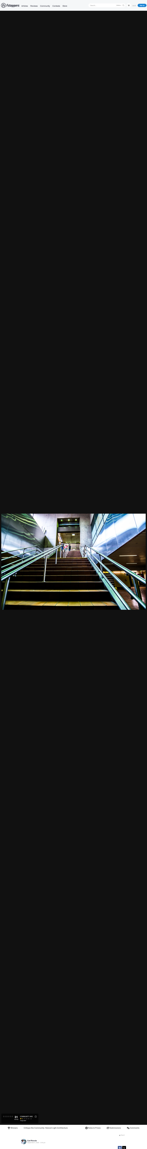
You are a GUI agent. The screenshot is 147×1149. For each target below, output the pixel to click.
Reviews (34, 5)
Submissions (115, 1128)
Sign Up (142, 5)
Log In (134, 5)
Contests (56, 5)
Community (45, 5)
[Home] (10, 5)
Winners (14, 1128)
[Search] (123, 5)
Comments (134, 1128)
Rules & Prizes (94, 1128)
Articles (24, 5)
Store (65, 5)
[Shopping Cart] (129, 5)
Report (122, 1135)
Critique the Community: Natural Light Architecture (46, 1128)
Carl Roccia (32, 1140)
